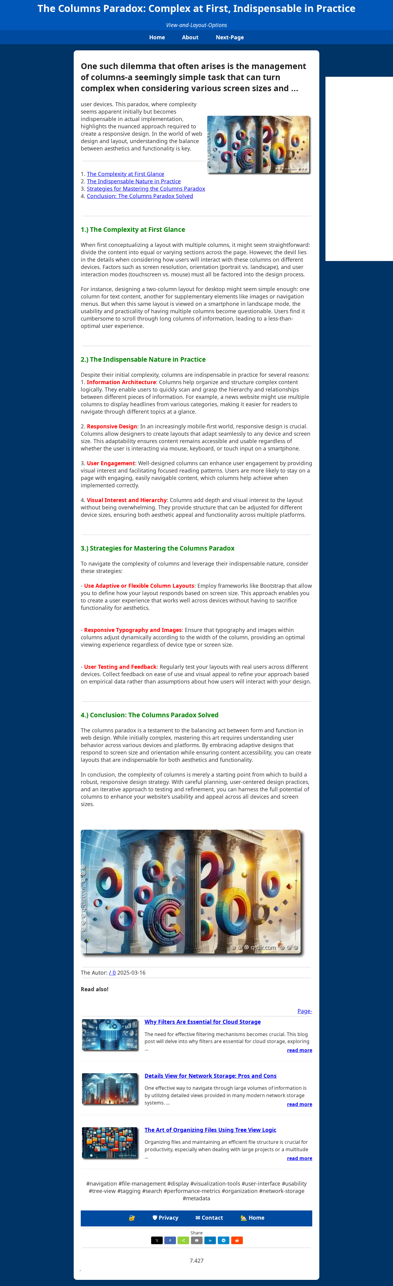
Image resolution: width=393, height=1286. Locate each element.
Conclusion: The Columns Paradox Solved (140, 196)
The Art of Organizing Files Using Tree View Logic (210, 1129)
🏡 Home (252, 1217)
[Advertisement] (359, 169)
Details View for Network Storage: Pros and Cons (211, 1075)
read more (299, 1050)
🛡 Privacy (165, 1217)
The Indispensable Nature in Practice (134, 181)
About (190, 37)
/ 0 (112, 972)
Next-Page (230, 37)
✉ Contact (209, 1217)
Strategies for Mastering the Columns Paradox (146, 188)
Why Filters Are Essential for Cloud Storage (203, 1021)
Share (197, 1233)
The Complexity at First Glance (125, 173)
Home (157, 37)
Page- (305, 1011)
